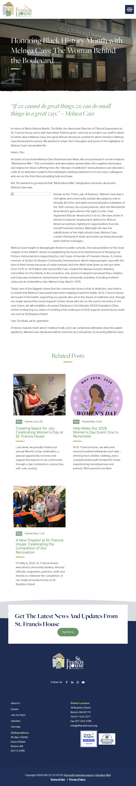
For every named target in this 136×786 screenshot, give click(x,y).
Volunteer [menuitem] (15, 721)
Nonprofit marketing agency (79, 775)
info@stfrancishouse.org (83, 725)
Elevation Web (103, 775)
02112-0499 (18, 751)
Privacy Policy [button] (77, 779)
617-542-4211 (82, 717)
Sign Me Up (68, 632)
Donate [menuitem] (14, 709)
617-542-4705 (83, 721)
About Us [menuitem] (15, 703)
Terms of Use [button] (57, 779)
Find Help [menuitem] (15, 727)
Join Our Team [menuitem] (18, 715)
